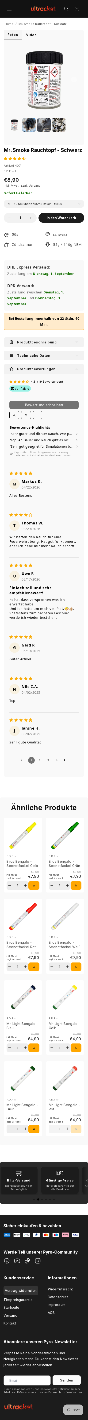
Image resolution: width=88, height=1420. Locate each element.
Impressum (56, 1305)
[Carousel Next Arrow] (74, 79)
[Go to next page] (65, 760)
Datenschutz (58, 1297)
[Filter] (26, 415)
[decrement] (9, 218)
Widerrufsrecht (60, 1289)
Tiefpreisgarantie (18, 1300)
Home (9, 24)
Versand (10, 1315)
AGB (51, 1313)
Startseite (11, 1307)
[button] (9, 9)
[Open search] (14, 415)
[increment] (31, 218)
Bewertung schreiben (44, 405)
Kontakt (10, 1323)
